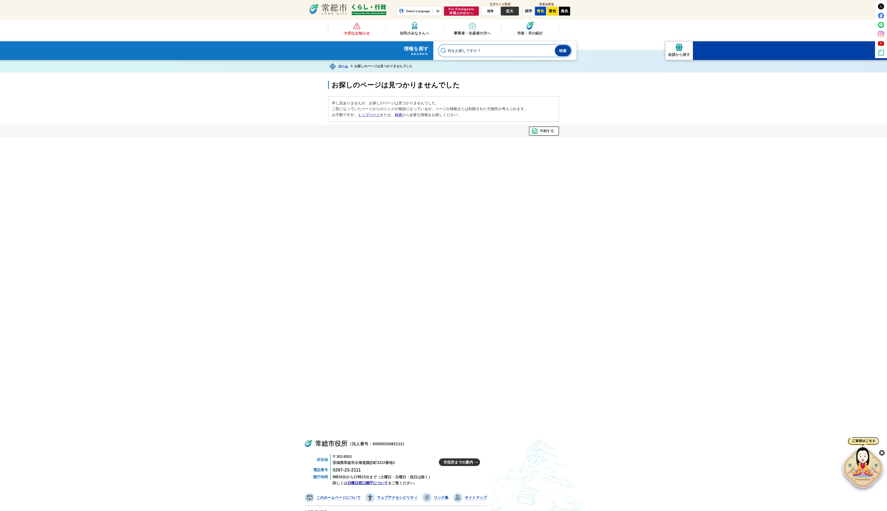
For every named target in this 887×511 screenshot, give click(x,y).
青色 (540, 11)
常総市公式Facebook (881, 16)
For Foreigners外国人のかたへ (461, 11)
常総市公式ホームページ (328, 9)
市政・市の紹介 (530, 33)
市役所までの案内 (458, 462)
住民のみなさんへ (414, 33)
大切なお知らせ (357, 33)
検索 (398, 115)
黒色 (564, 11)
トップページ (369, 115)
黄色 (552, 11)
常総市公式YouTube (881, 43)
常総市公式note (881, 53)
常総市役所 (331, 443)
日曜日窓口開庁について (367, 483)
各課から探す (679, 55)
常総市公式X (881, 6)
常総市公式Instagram (881, 34)
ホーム (343, 66)
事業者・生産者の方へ (472, 33)
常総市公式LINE (881, 25)
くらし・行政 (369, 9)
